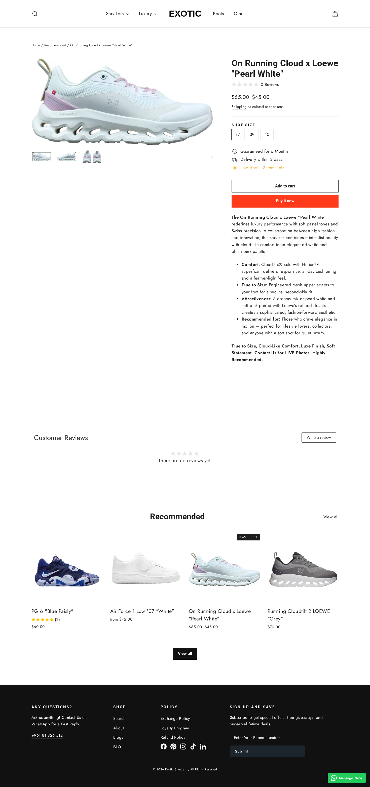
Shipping (239, 106)
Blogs (118, 737)
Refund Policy (173, 737)
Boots (218, 13)
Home (35, 45)
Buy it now (285, 201)
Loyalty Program (175, 728)
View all (331, 517)
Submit (241, 751)
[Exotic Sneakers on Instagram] (183, 746)
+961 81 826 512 (47, 735)
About (118, 728)
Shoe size (243, 125)
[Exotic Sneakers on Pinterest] (173, 746)
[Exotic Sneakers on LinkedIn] (203, 746)
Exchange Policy (175, 718)
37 (237, 134)
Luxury (146, 13)
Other (239, 13)
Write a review (319, 437)
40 (267, 134)
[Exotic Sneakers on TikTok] (193, 746)
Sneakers (115, 13)
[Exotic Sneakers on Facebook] (164, 746)
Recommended (55, 45)
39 (252, 134)
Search (119, 718)
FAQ (117, 747)
